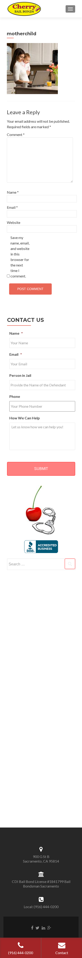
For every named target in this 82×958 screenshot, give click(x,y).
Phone (14, 396)
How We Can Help (24, 418)
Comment (16, 134)
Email (12, 207)
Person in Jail (20, 375)
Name (13, 192)
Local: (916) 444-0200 (41, 906)
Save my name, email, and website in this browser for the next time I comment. (19, 256)
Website (13, 222)
